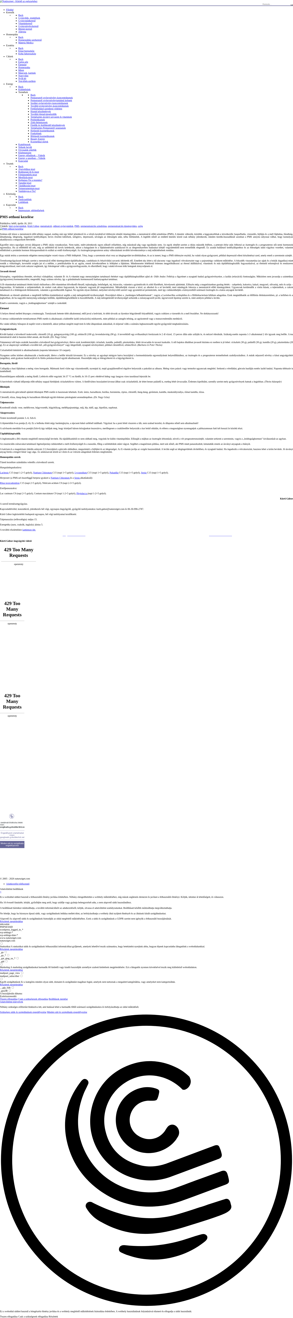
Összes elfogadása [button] (9, 999)
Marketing (5, 967)
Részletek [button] (53, 1316)
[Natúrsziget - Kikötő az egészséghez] (18, 1)
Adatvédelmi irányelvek (11, 1001)
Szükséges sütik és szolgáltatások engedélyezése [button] (23, 1012)
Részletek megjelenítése (11, 921)
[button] (146, 1161)
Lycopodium (81, 472)
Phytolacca (82, 493)
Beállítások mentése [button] (58, 999)
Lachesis (4, 472)
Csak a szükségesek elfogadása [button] (33, 999)
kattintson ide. (29, 529)
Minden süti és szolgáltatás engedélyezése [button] (67, 1012)
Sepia (144, 472)
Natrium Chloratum (42, 472)
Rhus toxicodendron (10, 483)
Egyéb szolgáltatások (10, 982)
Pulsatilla (114, 472)
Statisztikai (5, 946)
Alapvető (4, 918)
